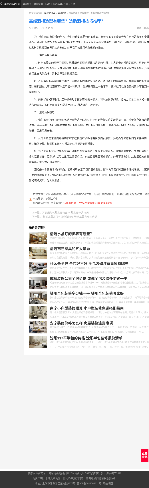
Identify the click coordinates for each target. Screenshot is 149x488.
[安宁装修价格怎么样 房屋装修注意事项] (38, 327)
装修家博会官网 (12, 4)
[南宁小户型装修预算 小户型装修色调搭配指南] (38, 312)
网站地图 (108, 483)
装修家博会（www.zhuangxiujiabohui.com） (88, 202)
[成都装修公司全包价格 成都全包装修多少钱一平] (38, 282)
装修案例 (38, 4)
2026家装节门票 (94, 473)
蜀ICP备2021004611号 (89, 483)
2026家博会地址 (76, 473)
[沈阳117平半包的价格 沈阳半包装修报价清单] (38, 342)
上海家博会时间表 (56, 473)
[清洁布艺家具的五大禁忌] (38, 252)
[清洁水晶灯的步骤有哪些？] (38, 237)
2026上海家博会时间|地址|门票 (60, 4)
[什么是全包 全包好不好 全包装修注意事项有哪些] (38, 267)
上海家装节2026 (112, 473)
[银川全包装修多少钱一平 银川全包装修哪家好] (38, 297)
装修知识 (27, 4)
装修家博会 (49, 13)
